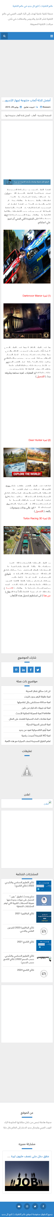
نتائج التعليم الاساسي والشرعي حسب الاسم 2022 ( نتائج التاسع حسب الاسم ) (19, 959)
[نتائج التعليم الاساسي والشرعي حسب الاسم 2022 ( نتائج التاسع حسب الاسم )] (43, 958)
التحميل (41, 376)
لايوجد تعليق (29, 107)
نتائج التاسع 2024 (25, 969)
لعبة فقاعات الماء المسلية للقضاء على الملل (30, 718)
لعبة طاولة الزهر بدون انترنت (37, 696)
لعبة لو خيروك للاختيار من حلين (36, 707)
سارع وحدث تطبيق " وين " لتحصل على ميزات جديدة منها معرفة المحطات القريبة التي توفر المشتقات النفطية (19, 901)
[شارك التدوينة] (23, 670)
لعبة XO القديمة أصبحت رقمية (36, 735)
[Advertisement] (27, 70)
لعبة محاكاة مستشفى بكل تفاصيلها (34, 702)
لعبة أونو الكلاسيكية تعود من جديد (35, 729)
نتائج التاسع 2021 (25, 941)
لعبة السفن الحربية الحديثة (38, 724)
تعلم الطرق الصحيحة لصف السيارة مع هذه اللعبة (28, 740)
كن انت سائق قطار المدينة (38, 690)
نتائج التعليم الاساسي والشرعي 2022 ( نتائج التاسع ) (19, 884)
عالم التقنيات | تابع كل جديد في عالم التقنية (33, 5)
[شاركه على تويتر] (38, 670)
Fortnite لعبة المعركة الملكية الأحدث (33, 713)
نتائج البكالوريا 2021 (24, 913)
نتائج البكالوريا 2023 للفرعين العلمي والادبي (21, 929)
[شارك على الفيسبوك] (31, 670)
